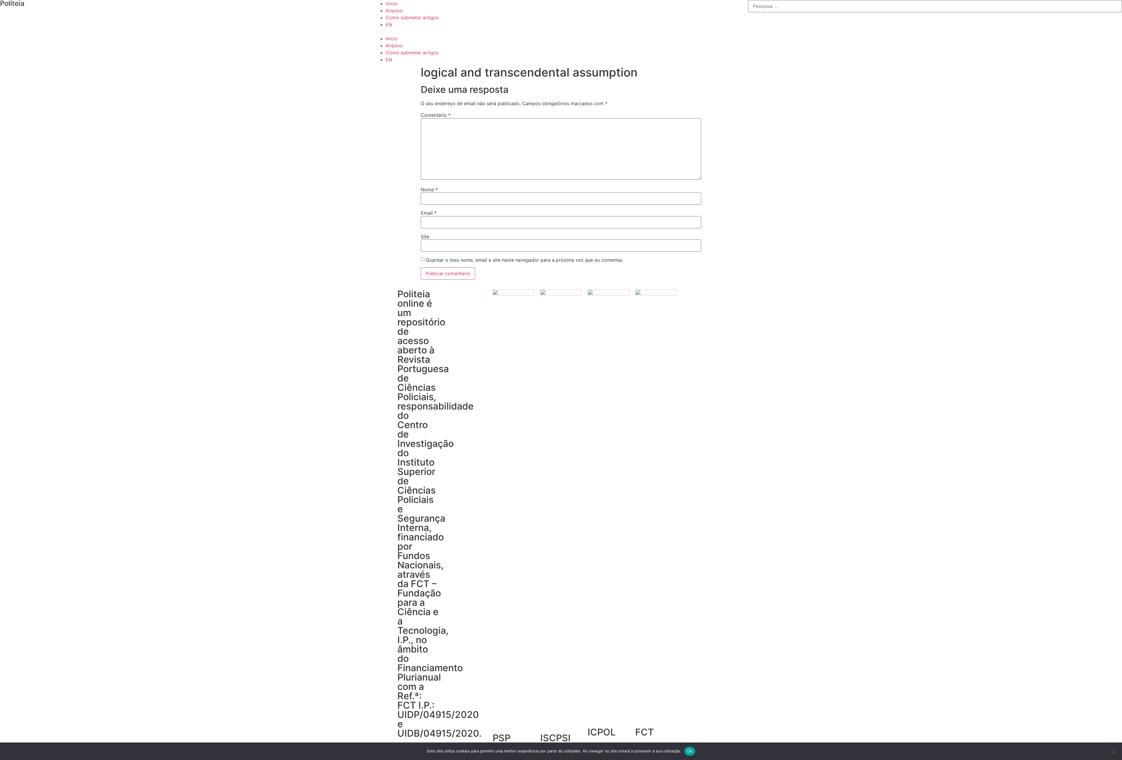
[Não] (1113, 751)
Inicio (391, 3)
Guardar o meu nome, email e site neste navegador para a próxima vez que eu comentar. (524, 260)
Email (429, 213)
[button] (561, 31)
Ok (689, 751)
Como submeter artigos (412, 17)
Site (425, 236)
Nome (429, 189)
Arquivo (394, 10)
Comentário (436, 115)
